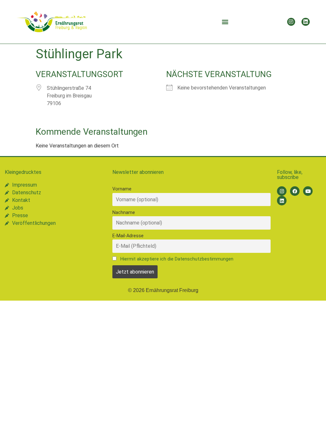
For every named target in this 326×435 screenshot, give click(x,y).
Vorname (121, 189)
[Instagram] (291, 22)
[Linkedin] (305, 22)
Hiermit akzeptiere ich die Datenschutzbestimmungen (176, 259)
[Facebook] (295, 191)
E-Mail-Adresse (128, 236)
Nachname (123, 212)
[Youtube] (308, 191)
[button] (225, 22)
